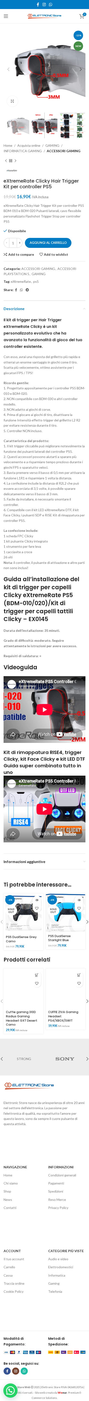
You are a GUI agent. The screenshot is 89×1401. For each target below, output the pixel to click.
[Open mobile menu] (6, 16)
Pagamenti (56, 1183)
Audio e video (58, 1259)
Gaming (54, 1283)
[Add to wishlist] (37, 908)
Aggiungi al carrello (48, 243)
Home (8, 145)
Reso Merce (57, 1200)
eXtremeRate (21, 281)
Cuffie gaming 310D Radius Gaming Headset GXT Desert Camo (21, 1018)
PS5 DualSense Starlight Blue (59, 938)
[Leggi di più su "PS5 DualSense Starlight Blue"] (79, 900)
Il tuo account (14, 1259)
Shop (7, 1191)
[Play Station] (65, 1059)
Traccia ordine (14, 1283)
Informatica (56, 1275)
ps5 (36, 281)
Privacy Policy (58, 1208)
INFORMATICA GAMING (23, 151)
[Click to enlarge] (12, 101)
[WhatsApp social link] (50, 4)
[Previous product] (6, 160)
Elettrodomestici (60, 1267)
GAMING (52, 145)
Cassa (8, 1275)
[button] (37, 975)
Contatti (10, 1208)
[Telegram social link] (27, 290)
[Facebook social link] (38, 4)
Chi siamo (11, 1183)
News (8, 1200)
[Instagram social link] (44, 4)
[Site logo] (44, 16)
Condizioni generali (62, 1175)
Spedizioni (55, 1191)
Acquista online (28, 145)
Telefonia (55, 1291)
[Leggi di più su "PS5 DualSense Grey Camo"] (37, 900)
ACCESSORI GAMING (63, 151)
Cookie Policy (13, 1291)
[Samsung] (24, 1059)
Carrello (9, 1267)
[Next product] (15, 160)
